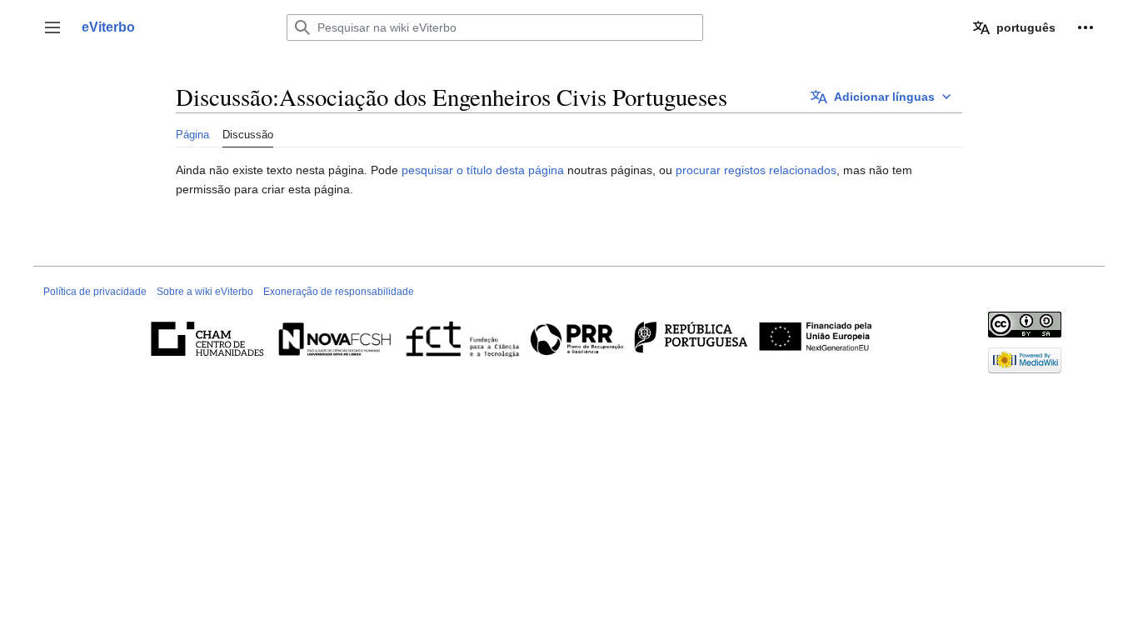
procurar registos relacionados (756, 170)
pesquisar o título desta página (483, 170)
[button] (52, 27)
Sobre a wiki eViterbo (205, 292)
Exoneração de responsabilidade (338, 292)
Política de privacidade (95, 292)
